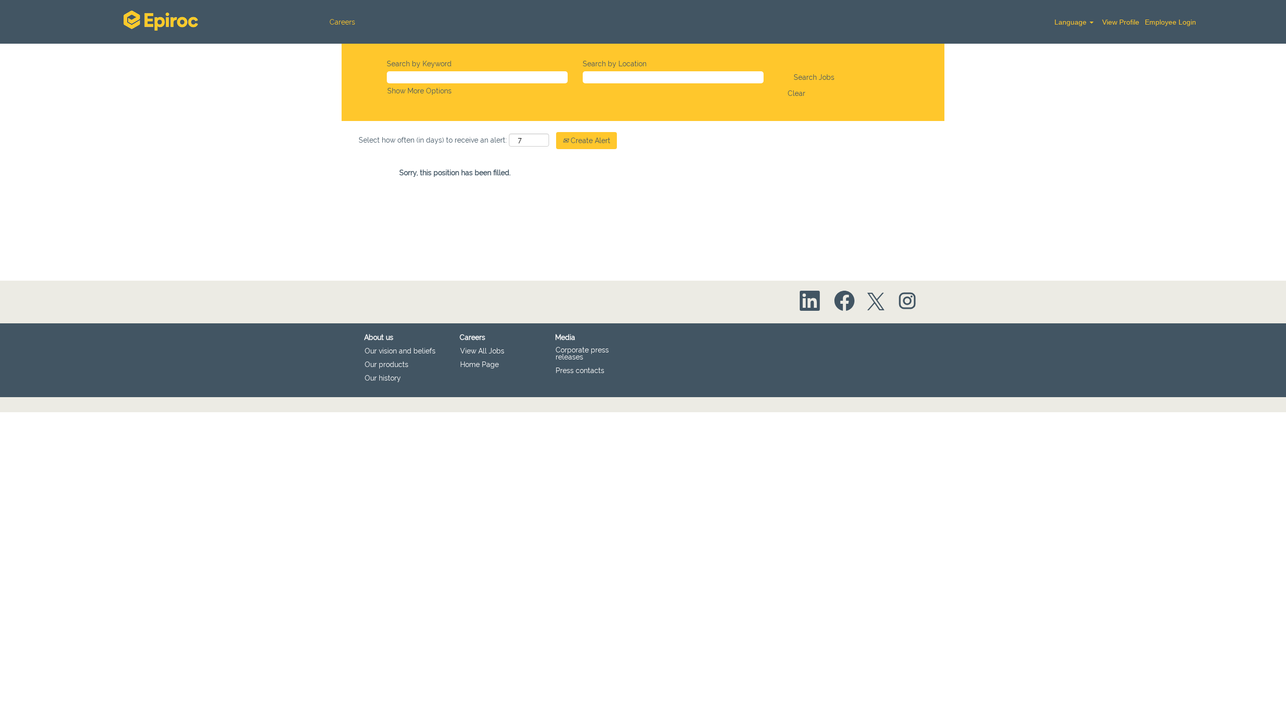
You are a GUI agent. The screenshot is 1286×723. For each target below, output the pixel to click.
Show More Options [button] (419, 91)
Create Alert (589, 141)
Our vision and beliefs (400, 351)
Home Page (479, 364)
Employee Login (1170, 22)
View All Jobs (482, 351)
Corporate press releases (582, 353)
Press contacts (580, 371)
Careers (342, 22)
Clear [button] (796, 93)
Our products (386, 364)
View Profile (1120, 22)
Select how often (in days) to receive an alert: (433, 140)
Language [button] (1071, 22)
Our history (383, 378)
